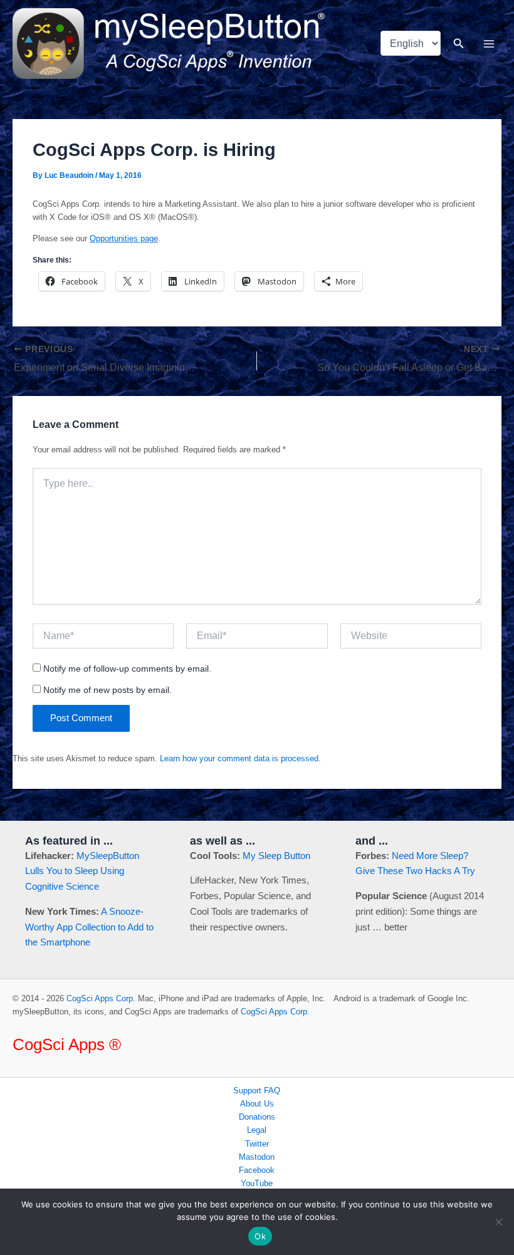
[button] (458, 44)
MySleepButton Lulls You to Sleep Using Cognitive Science (82, 871)
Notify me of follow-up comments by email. (127, 669)
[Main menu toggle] (489, 43)
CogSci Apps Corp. (100, 998)
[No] (498, 1222)
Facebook (257, 1170)
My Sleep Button (276, 855)
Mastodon (257, 1157)
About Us (257, 1103)
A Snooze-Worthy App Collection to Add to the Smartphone (89, 927)
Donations (257, 1117)
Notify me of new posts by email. (107, 690)
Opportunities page (124, 238)
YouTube (257, 1183)
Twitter (257, 1143)
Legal (256, 1130)
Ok (260, 1236)
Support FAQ (256, 1090)
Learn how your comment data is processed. (240, 758)
